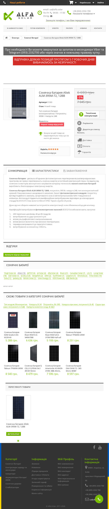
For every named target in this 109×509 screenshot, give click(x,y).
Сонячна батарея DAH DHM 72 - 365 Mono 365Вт (73, 368)
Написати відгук (48, 153)
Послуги (69, 28)
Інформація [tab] (18, 170)
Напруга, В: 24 (35, 304)
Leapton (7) (71, 275)
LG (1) (89, 273)
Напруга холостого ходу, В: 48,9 (40, 307)
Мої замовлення (66, 463)
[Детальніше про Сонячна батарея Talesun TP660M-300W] (13, 354)
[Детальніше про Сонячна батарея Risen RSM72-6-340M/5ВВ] (34, 320)
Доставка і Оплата (40, 475)
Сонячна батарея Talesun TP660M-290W (75, 333)
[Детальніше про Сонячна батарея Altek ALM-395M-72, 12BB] (18, 407)
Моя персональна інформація (66, 479)
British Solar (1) (29, 278)
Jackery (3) (17, 278)
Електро (55, 28)
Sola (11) (8, 278)
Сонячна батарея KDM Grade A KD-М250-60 (11, 335)
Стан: (41, 106)
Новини (83, 28)
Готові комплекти (37, 28)
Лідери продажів (40, 471)
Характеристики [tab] (47, 170)
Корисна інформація (42, 489)
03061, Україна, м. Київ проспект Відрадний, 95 (95, 474)
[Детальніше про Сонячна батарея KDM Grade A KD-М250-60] (13, 320)
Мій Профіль (66, 459)
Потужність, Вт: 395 (51, 304)
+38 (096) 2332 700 (92, 494)
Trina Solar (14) (95, 275)
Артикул (43, 102)
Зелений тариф (39, 482)
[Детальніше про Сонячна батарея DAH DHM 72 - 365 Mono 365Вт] (75, 354)
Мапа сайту (37, 493)
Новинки (36, 467)
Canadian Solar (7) (78, 273)
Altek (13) (22, 273)
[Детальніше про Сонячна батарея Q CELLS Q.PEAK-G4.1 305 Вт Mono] (34, 354)
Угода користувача (41, 478)
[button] (84, 12)
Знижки (35, 463)
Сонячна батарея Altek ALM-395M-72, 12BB (17, 425)
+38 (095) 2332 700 (92, 490)
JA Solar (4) (41, 273)
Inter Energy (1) (44, 278)
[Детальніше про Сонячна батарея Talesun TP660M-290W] (75, 320)
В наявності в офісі (15, 28)
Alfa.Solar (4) (53, 273)
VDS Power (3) (59, 278)
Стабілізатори (12, 487)
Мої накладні (64, 471)
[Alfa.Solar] (19, 15)
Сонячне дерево (13, 483)
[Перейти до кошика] (73, 2)
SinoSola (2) (82, 275)
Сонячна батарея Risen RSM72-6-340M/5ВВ (32, 335)
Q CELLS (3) (26, 275)
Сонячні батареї (13, 463)
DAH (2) (48, 275)
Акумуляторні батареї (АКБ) (16, 478)
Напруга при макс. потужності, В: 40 (78, 304)
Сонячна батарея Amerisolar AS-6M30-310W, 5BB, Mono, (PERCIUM (54, 369)
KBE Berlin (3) (71, 278)
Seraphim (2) (37, 275)
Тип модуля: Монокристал (16, 304)
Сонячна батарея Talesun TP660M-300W (13, 367)
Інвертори (10, 473)
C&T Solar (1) (13, 275)
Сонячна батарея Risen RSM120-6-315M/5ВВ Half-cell (53, 335)
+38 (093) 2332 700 (96, 486)
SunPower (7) (59, 275)
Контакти (98, 28)
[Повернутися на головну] (6, 38)
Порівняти (87, 123)
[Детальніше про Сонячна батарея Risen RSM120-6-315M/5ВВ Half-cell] (54, 320)
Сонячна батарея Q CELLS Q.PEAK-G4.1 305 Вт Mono (33, 368)
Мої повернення (65, 467)
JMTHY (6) (31, 273)
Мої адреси (63, 475)
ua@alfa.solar (56, 9)
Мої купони (63, 485)
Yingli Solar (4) (10, 273)
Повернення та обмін (42, 486)
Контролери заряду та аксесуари (16, 468)
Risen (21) (64, 273)
